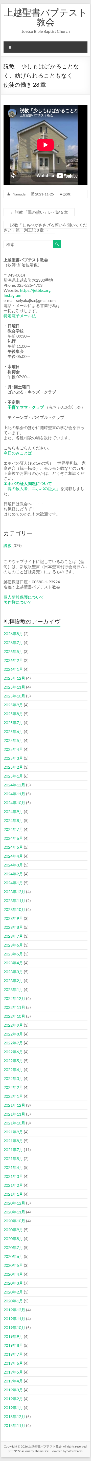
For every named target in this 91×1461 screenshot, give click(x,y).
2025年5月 (13, 740)
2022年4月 (13, 1069)
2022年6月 (13, 1051)
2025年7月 (13, 722)
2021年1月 (13, 1194)
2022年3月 (13, 1078)
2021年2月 (13, 1185)
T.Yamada (18, 194)
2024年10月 (14, 802)
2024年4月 (13, 856)
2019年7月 (13, 1354)
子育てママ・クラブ (26, 407)
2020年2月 (13, 1291)
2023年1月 (13, 989)
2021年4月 (13, 1167)
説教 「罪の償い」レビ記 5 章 (39, 212)
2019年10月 (14, 1327)
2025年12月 (14, 678)
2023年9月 (13, 918)
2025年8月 (13, 713)
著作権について (18, 602)
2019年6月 (13, 1363)
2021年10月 (14, 1122)
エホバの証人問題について (28, 483)
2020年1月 (13, 1300)
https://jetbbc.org (35, 290)
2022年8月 (13, 1033)
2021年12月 (14, 1105)
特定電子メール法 (20, 315)
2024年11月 (14, 793)
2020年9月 (13, 1229)
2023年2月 (13, 980)
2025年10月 (14, 695)
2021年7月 (13, 1149)
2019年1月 (13, 1407)
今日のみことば (18, 452)
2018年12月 (14, 1416)
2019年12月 (14, 1309)
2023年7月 (13, 936)
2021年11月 (14, 1114)
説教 (67, 194)
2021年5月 (13, 1158)
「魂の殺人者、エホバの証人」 (32, 488)
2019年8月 (13, 1345)
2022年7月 (13, 1042)
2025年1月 (13, 775)
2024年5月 (13, 847)
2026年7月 (13, 642)
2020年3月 (13, 1283)
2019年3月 (13, 1389)
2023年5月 (13, 953)
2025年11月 (14, 686)
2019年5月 (13, 1371)
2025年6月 (13, 731)
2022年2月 (13, 1087)
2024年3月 (13, 864)
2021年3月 (13, 1176)
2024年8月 (13, 820)
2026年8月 (13, 633)
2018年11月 (14, 1425)
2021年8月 (13, 1140)
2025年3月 (13, 758)
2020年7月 (13, 1247)
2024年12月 (14, 784)
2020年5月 (13, 1265)
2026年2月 (13, 660)
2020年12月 (14, 1202)
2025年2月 (13, 767)
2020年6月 (13, 1256)
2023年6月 (13, 944)
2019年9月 (13, 1336)
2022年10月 (14, 1016)
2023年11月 (14, 900)
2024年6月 (13, 838)
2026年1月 (13, 669)
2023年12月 (14, 891)
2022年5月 (13, 1060)
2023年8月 (13, 927)
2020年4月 (13, 1274)
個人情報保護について (24, 597)
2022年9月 (13, 1025)
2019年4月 (13, 1380)
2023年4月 (13, 962)
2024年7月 (13, 829)
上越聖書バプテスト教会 (45, 17)
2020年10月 (14, 1220)
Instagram (12, 295)
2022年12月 (14, 998)
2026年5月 (13, 651)
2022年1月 (13, 1096)
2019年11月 (14, 1318)
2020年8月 (13, 1238)
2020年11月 (14, 1211)
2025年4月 (13, 749)
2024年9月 (13, 811)
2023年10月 (14, 909)
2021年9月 (13, 1131)
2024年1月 (13, 882)
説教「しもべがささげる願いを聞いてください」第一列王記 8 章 (45, 227)
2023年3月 (13, 971)
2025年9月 (13, 704)
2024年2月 (13, 873)
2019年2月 (13, 1398)
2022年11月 (14, 1007)
